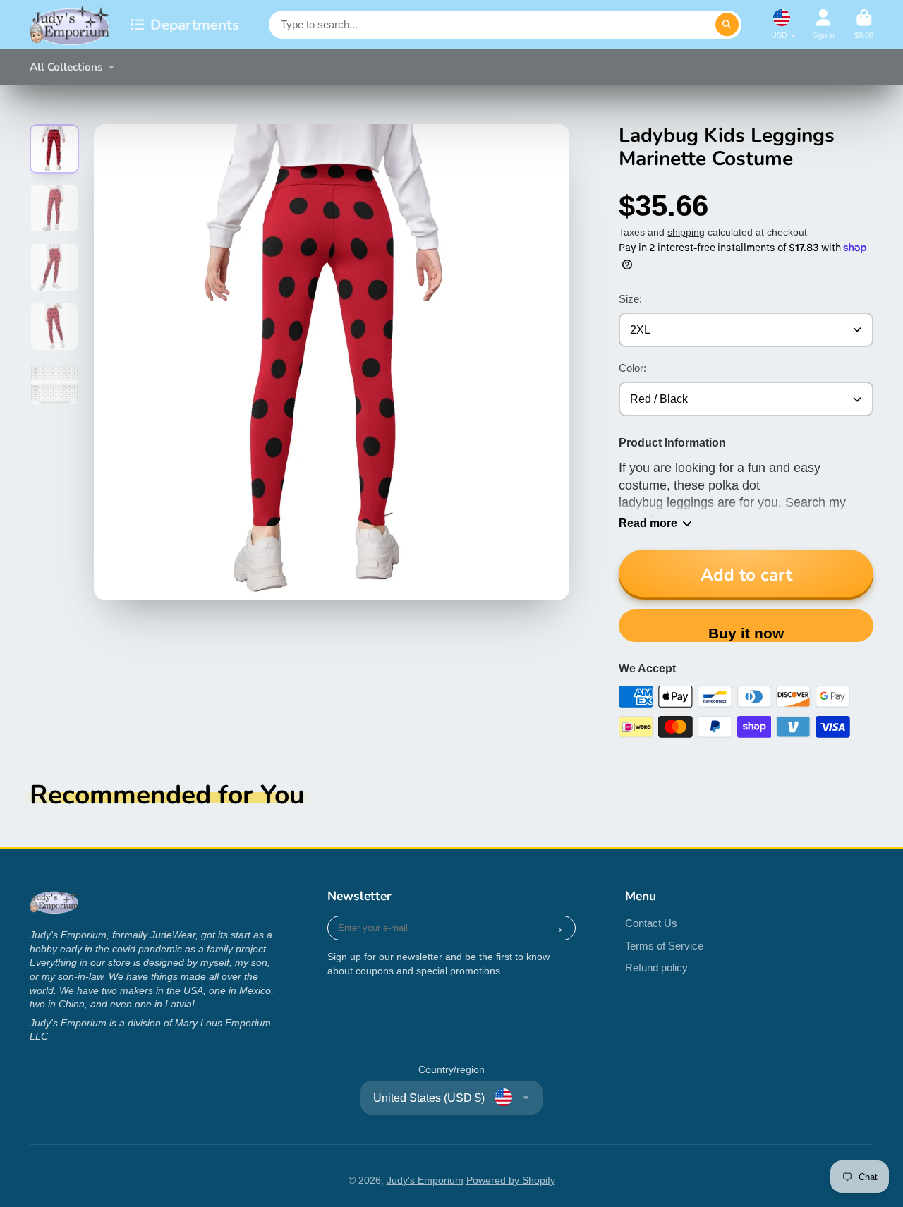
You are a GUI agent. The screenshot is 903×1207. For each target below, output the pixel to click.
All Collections (66, 66)
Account (823, 24)
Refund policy (656, 968)
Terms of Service (664, 946)
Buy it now (746, 633)
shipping (686, 232)
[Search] (727, 25)
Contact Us (651, 923)
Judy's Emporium (425, 1180)
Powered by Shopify (510, 1180)
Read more (648, 522)
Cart (863, 24)
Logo (70, 24)
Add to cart (746, 575)
